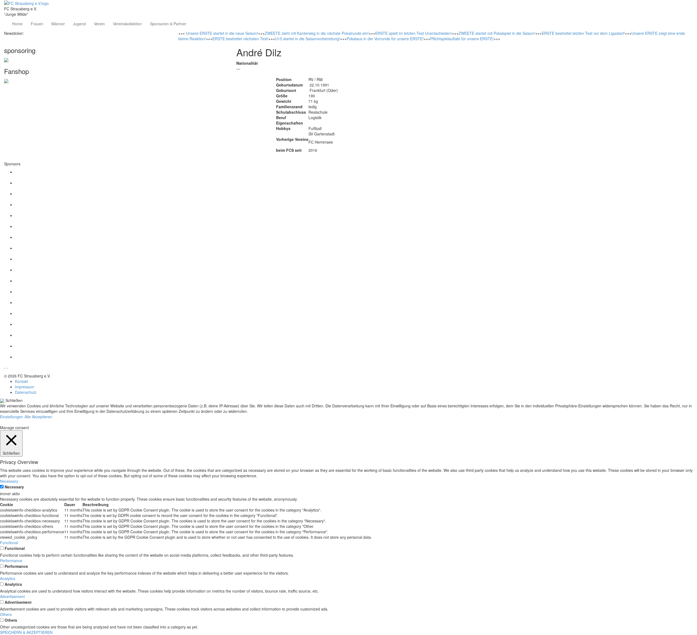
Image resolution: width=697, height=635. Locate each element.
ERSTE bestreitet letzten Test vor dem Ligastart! (583, 33)
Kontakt (21, 381)
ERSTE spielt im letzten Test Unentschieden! (413, 33)
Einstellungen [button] (11, 416)
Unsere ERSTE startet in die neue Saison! (222, 33)
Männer (58, 23)
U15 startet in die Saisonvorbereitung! (307, 38)
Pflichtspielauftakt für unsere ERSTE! (462, 38)
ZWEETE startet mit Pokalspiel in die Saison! (496, 33)
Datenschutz (25, 392)
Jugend (79, 23)
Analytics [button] (7, 578)
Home (17, 23)
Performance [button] (11, 560)
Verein (99, 23)
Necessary (14, 487)
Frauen (37, 23)
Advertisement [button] (12, 596)
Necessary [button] (9, 481)
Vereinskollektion (127, 23)
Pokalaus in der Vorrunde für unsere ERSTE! (385, 38)
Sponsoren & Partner (168, 23)
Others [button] (6, 614)
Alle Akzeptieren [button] (38, 416)
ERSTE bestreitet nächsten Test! (240, 38)
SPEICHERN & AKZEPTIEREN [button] (26, 632)
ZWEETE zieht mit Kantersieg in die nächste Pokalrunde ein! (317, 33)
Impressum (24, 386)
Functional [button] (9, 542)
